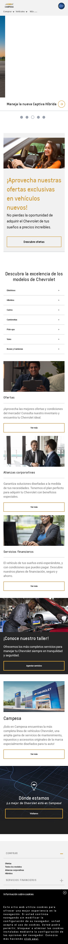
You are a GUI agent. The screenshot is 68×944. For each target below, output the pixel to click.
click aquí (31, 938)
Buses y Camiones (15, 349)
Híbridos (10, 300)
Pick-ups (11, 329)
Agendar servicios (34, 666)
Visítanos (34, 813)
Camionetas (12, 320)
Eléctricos (11, 290)
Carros (10, 310)
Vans (9, 339)
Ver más (34, 428)
